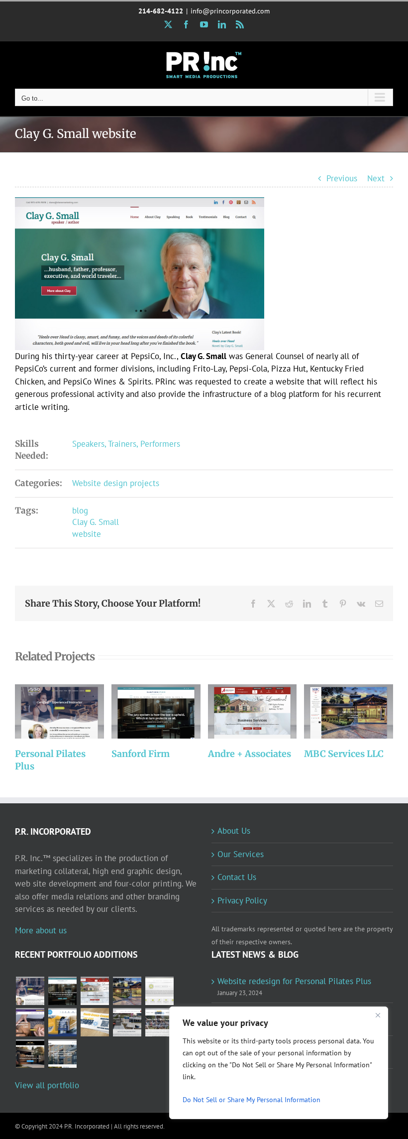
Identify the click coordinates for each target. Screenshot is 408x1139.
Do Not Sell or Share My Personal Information (251, 1099)
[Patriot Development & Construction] (127, 1022)
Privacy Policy (242, 900)
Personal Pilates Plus (46, 712)
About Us (233, 830)
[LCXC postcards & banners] (94, 1022)
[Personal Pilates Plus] (59, 711)
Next (376, 178)
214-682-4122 (160, 10)
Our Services (240, 854)
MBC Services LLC (335, 712)
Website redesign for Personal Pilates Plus (294, 981)
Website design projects (115, 483)
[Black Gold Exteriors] (30, 1053)
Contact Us (236, 877)
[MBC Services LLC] (348, 711)
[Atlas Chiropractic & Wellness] (30, 1022)
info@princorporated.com (230, 10)
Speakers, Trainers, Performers (126, 443)
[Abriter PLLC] (62, 1053)
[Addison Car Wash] (62, 1022)
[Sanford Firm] (156, 711)
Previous (341, 178)
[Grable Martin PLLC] (159, 991)
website (86, 533)
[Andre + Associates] (252, 711)
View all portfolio (47, 1085)
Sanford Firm (142, 712)
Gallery (73, 712)
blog (80, 510)
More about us (41, 930)
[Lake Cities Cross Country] (159, 1022)
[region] (278, 1063)
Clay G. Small (95, 521)
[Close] (378, 1015)
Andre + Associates (239, 712)
